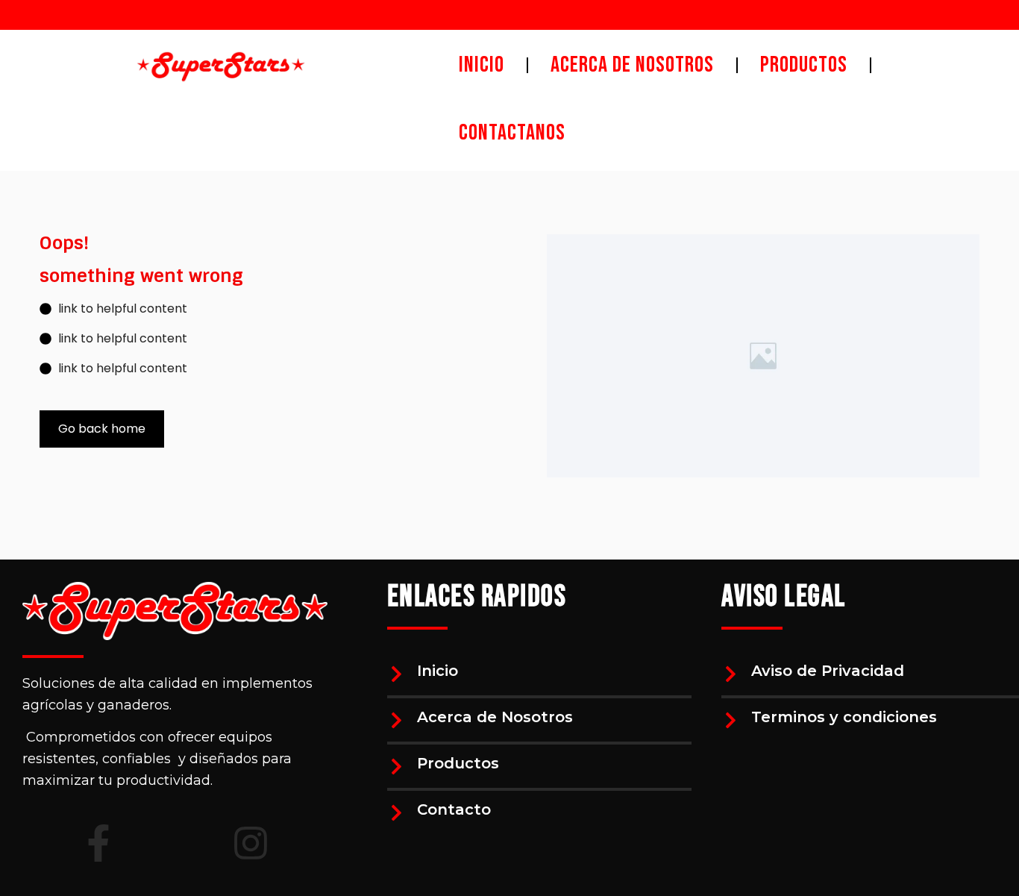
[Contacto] (396, 812)
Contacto (454, 809)
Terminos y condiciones (844, 717)
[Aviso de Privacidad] (730, 674)
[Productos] (396, 766)
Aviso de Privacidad (827, 671)
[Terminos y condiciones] (730, 720)
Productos (458, 763)
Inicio (437, 671)
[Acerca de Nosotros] (396, 720)
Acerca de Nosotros (495, 717)
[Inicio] (396, 674)
